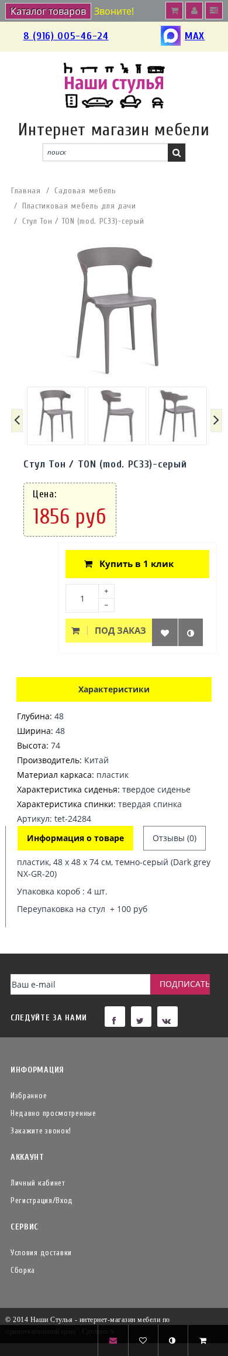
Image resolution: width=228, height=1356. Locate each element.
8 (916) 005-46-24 (66, 36)
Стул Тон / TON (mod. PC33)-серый (83, 221)
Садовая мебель (85, 191)
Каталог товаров (48, 11)
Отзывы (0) (174, 837)
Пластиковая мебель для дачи (79, 206)
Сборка (23, 1270)
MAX (195, 36)
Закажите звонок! (41, 1130)
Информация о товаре (75, 837)
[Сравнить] (190, 632)
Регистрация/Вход (42, 1200)
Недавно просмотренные (53, 1113)
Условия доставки (41, 1252)
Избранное (29, 1095)
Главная (26, 191)
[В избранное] (165, 632)
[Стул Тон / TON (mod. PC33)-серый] (56, 416)
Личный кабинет (38, 1183)
